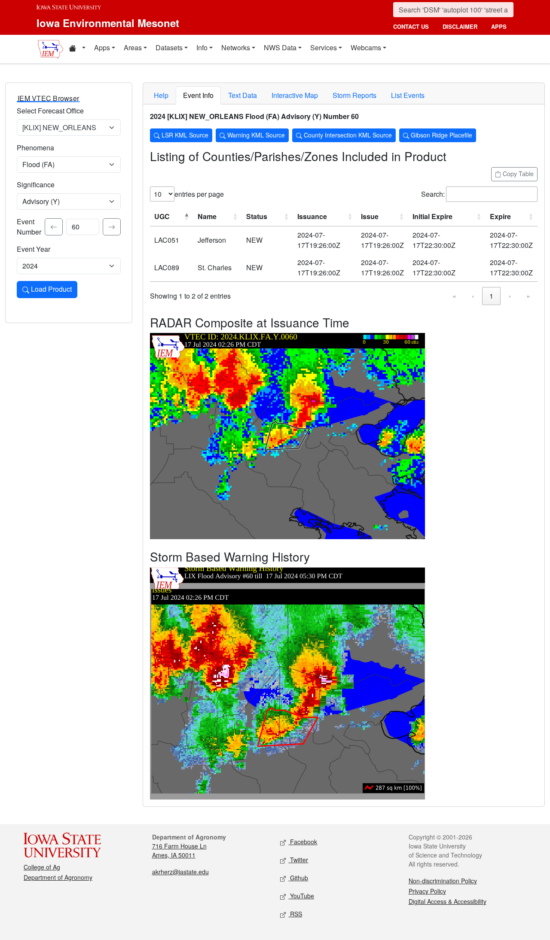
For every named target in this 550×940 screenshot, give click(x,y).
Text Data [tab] (242, 95)
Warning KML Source (255, 135)
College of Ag (42, 867)
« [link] (454, 296)
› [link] (510, 296)
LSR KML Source (184, 135)
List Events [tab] (408, 95)
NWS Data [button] (280, 47)
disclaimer (460, 26)
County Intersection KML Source (347, 135)
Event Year (33, 249)
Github (298, 877)
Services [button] (323, 47)
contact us (411, 26)
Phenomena (35, 148)
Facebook (302, 841)
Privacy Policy (427, 891)
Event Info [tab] (198, 95)
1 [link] (491, 296)
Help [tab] (161, 95)
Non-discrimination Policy (443, 880)
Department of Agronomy (58, 877)
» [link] (528, 296)
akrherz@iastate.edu (180, 871)
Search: (433, 194)
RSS (295, 913)
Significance (36, 184)
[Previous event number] (54, 226)
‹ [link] (473, 296)
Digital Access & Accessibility (447, 901)
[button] (76, 49)
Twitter (298, 859)
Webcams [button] (366, 47)
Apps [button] (102, 47)
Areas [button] (133, 47)
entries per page (199, 194)
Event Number (29, 227)
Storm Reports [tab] (354, 95)
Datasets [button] (169, 47)
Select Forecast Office (50, 111)
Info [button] (202, 47)
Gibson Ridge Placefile (440, 135)
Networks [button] (235, 47)
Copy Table (517, 173)
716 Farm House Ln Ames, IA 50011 (179, 850)
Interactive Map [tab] (295, 95)
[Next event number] (112, 226)
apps (499, 26)
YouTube (301, 895)
